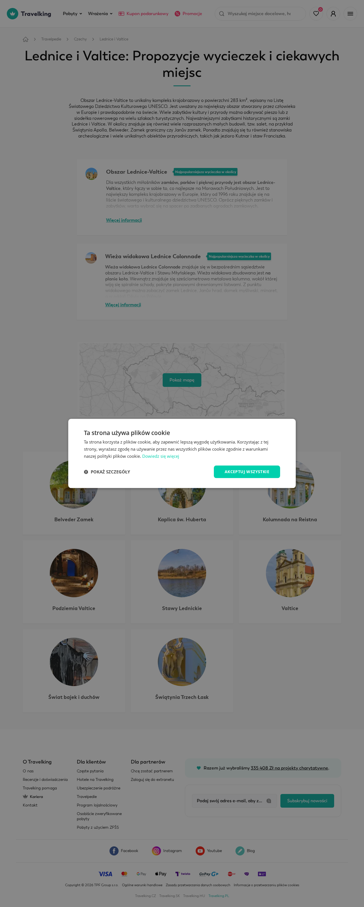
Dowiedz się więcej (160, 456)
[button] (107, 472)
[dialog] (182, 453)
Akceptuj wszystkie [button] (247, 471)
